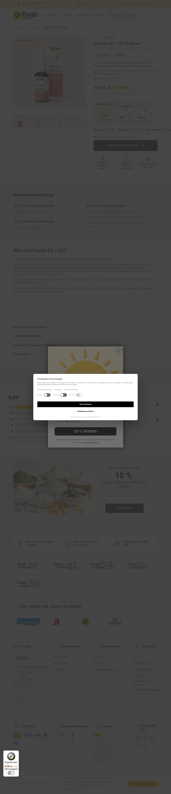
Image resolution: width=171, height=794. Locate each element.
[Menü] (17, 753)
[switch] (11, 773)
